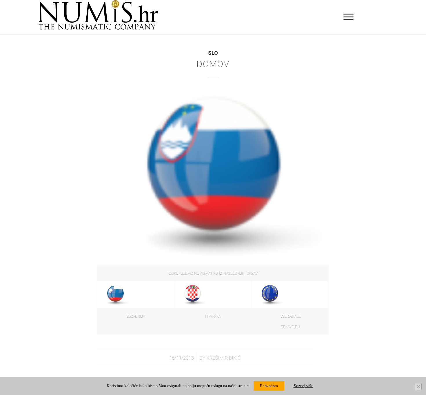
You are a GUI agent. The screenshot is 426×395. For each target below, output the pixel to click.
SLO (213, 53)
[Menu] (347, 17)
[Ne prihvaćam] (418, 386)
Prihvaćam (269, 386)
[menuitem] (347, 17)
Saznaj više (303, 386)
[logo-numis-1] (98, 17)
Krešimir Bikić (224, 358)
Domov (213, 64)
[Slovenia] (213, 176)
